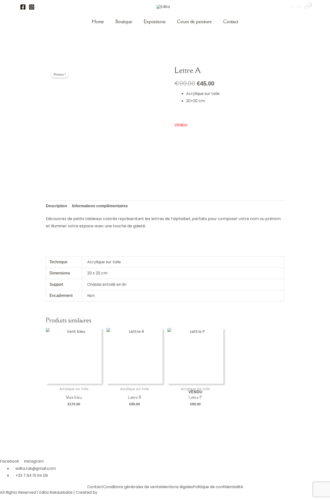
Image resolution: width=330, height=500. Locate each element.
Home (98, 21)
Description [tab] (56, 206)
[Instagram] (32, 7)
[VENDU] (195, 356)
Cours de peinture (194, 21)
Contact (230, 21)
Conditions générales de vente (132, 487)
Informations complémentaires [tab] (100, 206)
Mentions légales (177, 487)
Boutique (123, 21)
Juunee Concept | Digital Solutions (130, 492)
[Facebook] (23, 7)
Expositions (154, 21)
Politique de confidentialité (218, 487)
